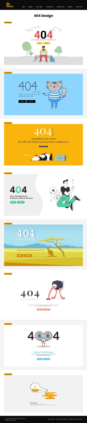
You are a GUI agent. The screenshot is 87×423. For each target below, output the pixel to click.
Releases (30, 7)
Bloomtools (13, 420)
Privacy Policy (51, 419)
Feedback (70, 7)
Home (23, 7)
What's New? (39, 7)
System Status (60, 7)
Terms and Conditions (62, 419)
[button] (8, 22)
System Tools (49, 7)
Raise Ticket (79, 7)
